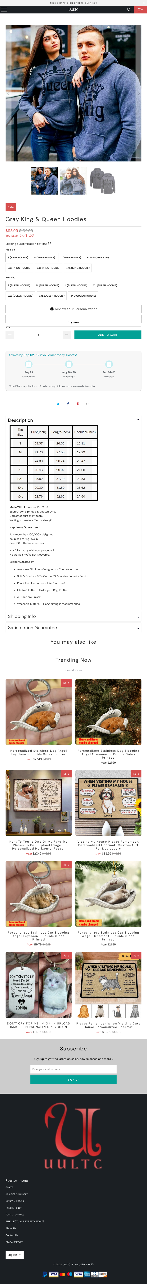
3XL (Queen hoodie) (52, 295)
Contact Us (12, 1235)
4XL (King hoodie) (78, 268)
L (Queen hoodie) (76, 285)
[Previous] (8, 93)
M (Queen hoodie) (47, 285)
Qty (8, 327)
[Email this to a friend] (88, 404)
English (12, 1255)
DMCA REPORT (14, 1242)
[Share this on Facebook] (68, 404)
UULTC (74, 9)
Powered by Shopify (82, 1264)
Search (9, 1187)
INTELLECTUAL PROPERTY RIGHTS (25, 1221)
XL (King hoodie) (98, 257)
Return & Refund (15, 1200)
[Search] (129, 9)
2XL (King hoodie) (19, 268)
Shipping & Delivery (17, 1194)
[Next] (139, 93)
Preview (73, 322)
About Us (11, 1228)
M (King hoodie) (44, 257)
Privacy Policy (13, 1207)
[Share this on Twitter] (58, 404)
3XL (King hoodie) (48, 268)
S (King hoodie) (18, 257)
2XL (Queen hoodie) (20, 295)
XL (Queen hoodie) (105, 285)
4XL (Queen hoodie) (83, 295)
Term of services (15, 1214)
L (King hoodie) (71, 257)
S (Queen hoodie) (19, 285)
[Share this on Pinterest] (78, 404)
